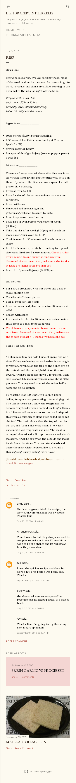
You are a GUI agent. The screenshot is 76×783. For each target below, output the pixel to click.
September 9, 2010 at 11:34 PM (33, 632)
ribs (23, 485)
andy (20, 503)
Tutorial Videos (18, 35)
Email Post (20, 480)
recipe (17, 485)
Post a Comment (16, 641)
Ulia (19, 563)
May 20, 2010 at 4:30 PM (30, 608)
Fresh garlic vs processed (37, 670)
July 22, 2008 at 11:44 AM (30, 521)
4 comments (27, 676)
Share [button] (9, 480)
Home (10, 30)
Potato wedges (23, 463)
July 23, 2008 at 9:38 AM (30, 552)
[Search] (68, 5)
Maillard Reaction (26, 741)
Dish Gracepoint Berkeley (29, 13)
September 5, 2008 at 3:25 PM (33, 580)
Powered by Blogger (41, 771)
